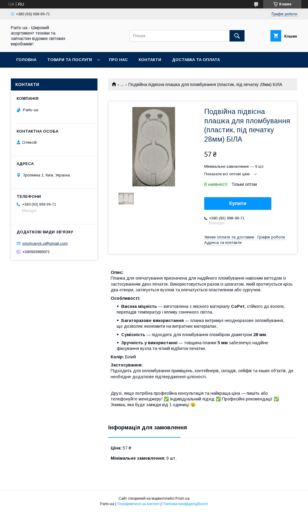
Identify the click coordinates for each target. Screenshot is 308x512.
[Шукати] (237, 35)
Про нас (118, 59)
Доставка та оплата (196, 59)
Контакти (150, 59)
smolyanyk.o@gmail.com (45, 243)
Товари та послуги (69, 59)
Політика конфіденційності (185, 504)
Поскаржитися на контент (138, 504)
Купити (237, 203)
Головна (26, 59)
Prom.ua (182, 498)
